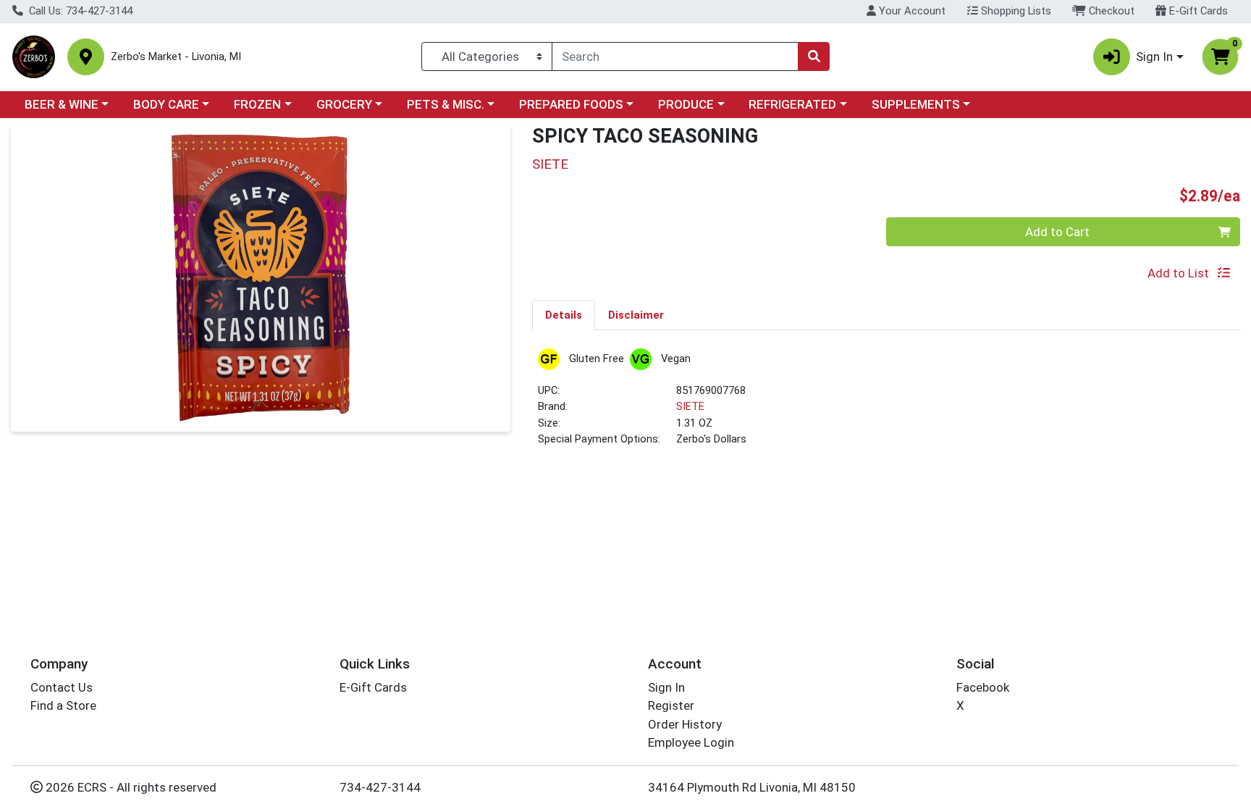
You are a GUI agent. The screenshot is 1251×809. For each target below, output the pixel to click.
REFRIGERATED (792, 104)
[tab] (563, 314)
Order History (685, 724)
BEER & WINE (61, 104)
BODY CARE (166, 104)
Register (671, 705)
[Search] (814, 56)
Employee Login (691, 742)
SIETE (690, 406)
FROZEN (257, 104)
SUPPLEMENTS (916, 104)
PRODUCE (686, 104)
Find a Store (63, 705)
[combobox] (675, 56)
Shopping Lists (1014, 10)
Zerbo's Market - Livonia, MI (176, 56)
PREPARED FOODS (571, 104)
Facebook (982, 687)
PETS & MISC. (445, 104)
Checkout (1110, 10)
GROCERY (344, 104)
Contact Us (61, 687)
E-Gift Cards (1197, 10)
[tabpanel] (886, 403)
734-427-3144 (380, 787)
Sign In (666, 687)
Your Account (910, 10)
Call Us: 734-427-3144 (79, 10)
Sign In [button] (1154, 56)
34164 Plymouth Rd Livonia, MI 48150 (752, 787)
